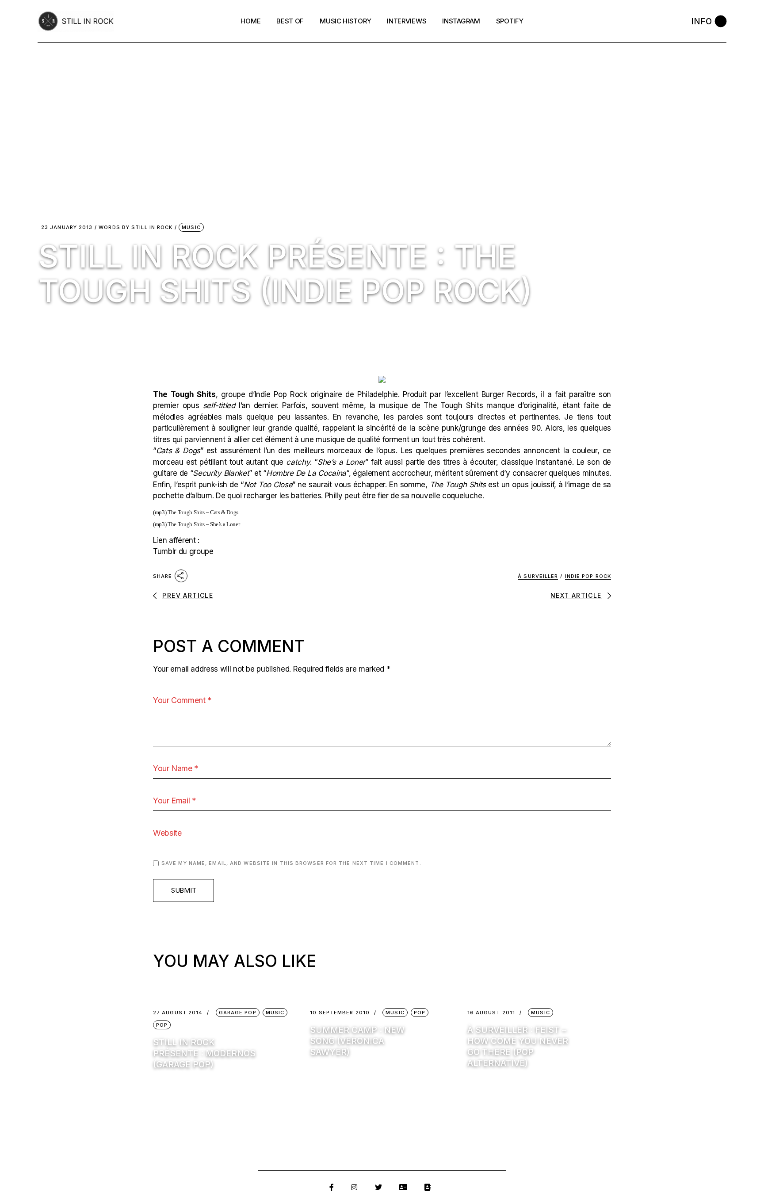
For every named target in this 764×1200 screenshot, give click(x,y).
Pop (162, 1025)
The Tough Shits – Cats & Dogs (203, 512)
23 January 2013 (67, 227)
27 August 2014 (177, 1012)
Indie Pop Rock (588, 576)
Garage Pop (237, 1012)
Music (191, 227)
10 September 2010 (340, 1012)
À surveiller (538, 576)
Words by (135, 227)
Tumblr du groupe (183, 551)
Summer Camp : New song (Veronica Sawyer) (357, 1041)
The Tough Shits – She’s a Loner (204, 524)
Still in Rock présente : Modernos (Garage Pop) (204, 1053)
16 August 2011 (491, 1012)
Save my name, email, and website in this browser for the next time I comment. (291, 863)
